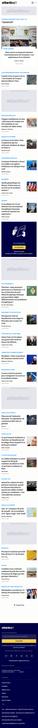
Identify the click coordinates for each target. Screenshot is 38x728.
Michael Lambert (6, 171)
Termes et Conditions (19, 647)
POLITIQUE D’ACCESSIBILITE (9, 716)
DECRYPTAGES (6, 683)
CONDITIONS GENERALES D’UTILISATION (13, 723)
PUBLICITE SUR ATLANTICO (25, 709)
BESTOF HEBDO (6, 700)
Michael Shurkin (5, 150)
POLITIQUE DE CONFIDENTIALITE (25, 713)
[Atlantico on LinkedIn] (22, 656)
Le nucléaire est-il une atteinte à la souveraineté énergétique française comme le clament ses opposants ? (12, 209)
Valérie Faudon (5, 216)
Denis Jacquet (5, 84)
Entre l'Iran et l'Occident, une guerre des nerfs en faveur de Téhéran (11, 339)
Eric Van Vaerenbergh (7, 305)
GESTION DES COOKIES (8, 713)
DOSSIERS (4, 686)
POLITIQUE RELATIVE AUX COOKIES (12, 720)
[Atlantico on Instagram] (27, 656)
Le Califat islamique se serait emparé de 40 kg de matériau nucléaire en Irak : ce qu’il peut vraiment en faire (13, 464)
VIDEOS (4, 693)
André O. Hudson (19, 61)
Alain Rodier (4, 471)
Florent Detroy (5, 579)
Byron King (4, 557)
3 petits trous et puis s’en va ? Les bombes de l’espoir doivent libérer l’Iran (13, 78)
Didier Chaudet (5, 447)
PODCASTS (5, 697)
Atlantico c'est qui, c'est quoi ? (11, 670)
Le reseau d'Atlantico (8, 672)
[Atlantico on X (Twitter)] (11, 656)
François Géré (5, 595)
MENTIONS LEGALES (11, 709)
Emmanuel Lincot (6, 326)
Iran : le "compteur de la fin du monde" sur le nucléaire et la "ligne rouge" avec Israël (13, 511)
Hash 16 (3, 426)
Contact (21, 672)
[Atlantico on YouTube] (32, 656)
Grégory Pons (5, 497)
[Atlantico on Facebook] (16, 656)
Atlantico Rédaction (6, 516)
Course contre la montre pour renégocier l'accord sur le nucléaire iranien (13, 375)
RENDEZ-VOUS (6, 690)
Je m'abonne (19, 247)
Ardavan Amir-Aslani (7, 193)
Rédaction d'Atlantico (7, 129)
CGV (3, 709)
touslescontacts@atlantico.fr (19, 660)
